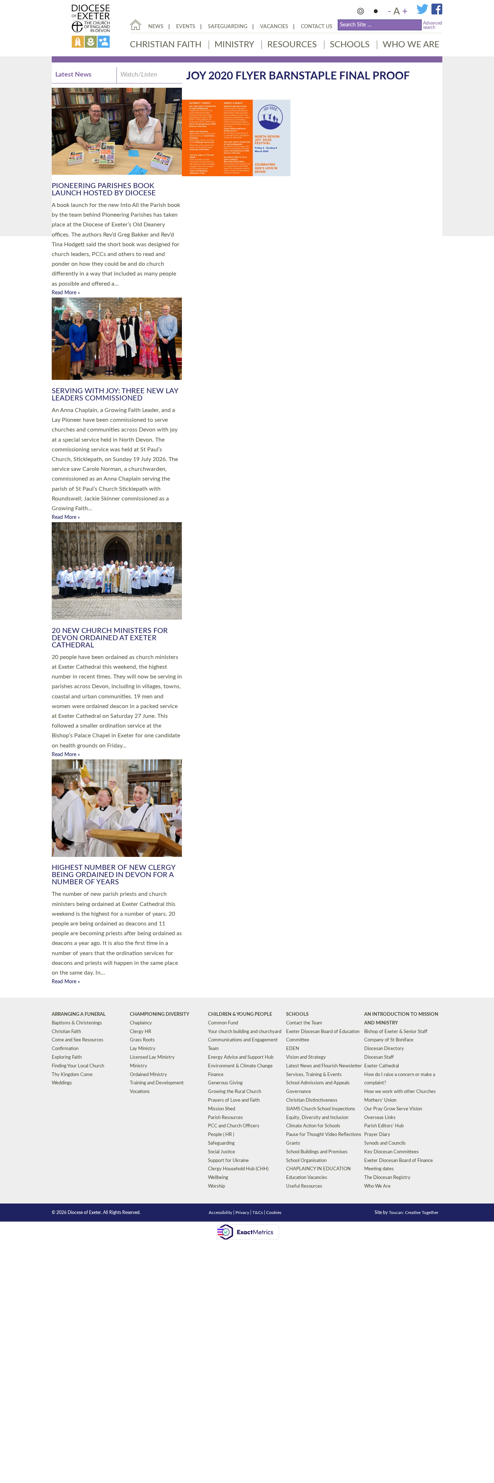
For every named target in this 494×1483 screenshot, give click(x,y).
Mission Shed (221, 1109)
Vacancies (274, 26)
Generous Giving (225, 1083)
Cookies (273, 1212)
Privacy (242, 1212)
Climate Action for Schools (313, 1126)
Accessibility (220, 1212)
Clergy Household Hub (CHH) (238, 1169)
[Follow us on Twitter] (423, 13)
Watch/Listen (138, 74)
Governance (298, 1091)
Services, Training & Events (314, 1074)
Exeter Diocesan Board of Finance (398, 1160)
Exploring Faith (67, 1057)
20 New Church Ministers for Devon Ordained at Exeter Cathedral (110, 638)
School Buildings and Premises (317, 1152)
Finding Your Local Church (78, 1066)
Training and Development (157, 1083)
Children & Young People (240, 1014)
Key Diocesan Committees (391, 1152)
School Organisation (306, 1160)
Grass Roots (142, 1040)
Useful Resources (304, 1186)
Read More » (66, 292)
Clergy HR (140, 1031)
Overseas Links (380, 1117)
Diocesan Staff (379, 1057)
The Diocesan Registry (387, 1177)
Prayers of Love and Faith (234, 1100)
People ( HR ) (221, 1134)
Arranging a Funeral (79, 1014)
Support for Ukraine (228, 1160)
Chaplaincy (141, 1023)
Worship (216, 1186)
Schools (350, 44)
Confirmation (65, 1048)
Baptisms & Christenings (77, 1023)
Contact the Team (304, 1023)
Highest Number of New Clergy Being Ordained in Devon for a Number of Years (113, 875)
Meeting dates (379, 1169)
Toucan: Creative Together (413, 1212)
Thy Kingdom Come (72, 1074)
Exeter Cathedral (381, 1066)
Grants (293, 1143)
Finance (215, 1074)
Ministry (234, 44)
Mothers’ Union (380, 1100)
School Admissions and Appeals (318, 1083)
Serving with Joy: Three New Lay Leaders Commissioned (115, 394)
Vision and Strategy (306, 1057)
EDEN (292, 1048)
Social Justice (221, 1152)
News (155, 26)
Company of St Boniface (388, 1040)
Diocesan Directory (384, 1048)
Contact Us (316, 26)
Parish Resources (225, 1117)
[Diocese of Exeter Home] (135, 24)
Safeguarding (227, 26)
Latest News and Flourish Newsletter (324, 1066)
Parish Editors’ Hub (384, 1126)
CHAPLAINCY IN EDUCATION (318, 1169)
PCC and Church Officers (233, 1126)
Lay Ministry (143, 1048)
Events (185, 26)
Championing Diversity (159, 1014)
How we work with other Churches (400, 1091)
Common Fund (223, 1023)
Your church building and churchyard (244, 1031)
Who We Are (411, 44)
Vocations (140, 1091)
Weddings (62, 1083)
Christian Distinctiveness (311, 1100)
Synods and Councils (385, 1143)
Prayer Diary (377, 1134)
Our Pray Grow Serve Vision (393, 1109)
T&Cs (257, 1212)
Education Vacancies (306, 1177)
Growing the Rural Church (234, 1091)
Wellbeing (218, 1177)
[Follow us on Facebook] (436, 13)
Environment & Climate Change (240, 1066)
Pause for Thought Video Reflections (323, 1134)
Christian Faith (165, 44)
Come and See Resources (77, 1040)
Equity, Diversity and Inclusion (317, 1117)
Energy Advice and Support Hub (240, 1057)
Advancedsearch (432, 25)
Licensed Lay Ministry (152, 1057)
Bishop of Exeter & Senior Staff (395, 1031)
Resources (292, 44)
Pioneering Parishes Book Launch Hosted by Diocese (104, 189)
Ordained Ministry (148, 1074)
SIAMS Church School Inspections (320, 1109)
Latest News (73, 74)
